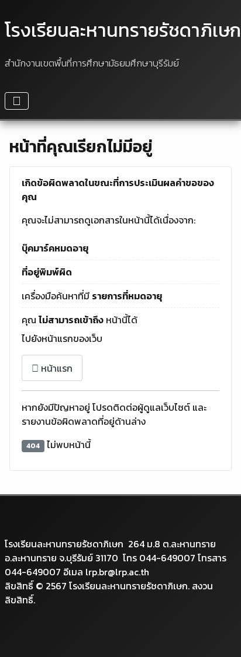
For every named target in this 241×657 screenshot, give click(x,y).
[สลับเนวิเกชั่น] (17, 101)
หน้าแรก (56, 368)
